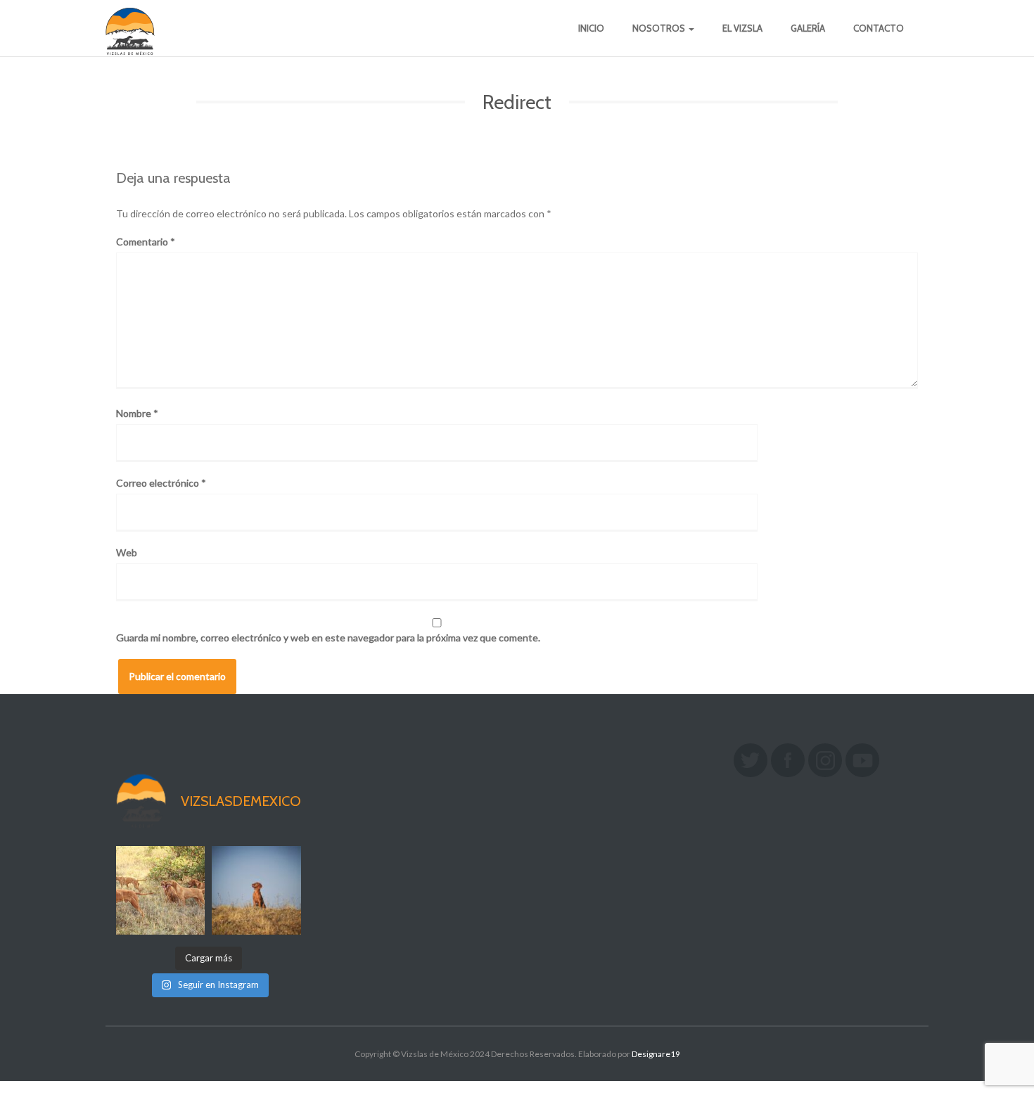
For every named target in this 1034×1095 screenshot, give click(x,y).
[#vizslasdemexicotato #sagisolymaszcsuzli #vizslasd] (160, 890)
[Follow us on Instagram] (825, 760)
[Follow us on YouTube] (862, 760)
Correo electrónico (161, 483)
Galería (808, 28)
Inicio (591, 28)
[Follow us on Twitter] (750, 760)
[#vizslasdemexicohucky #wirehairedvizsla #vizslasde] (256, 890)
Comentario (145, 242)
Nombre (137, 413)
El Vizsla (742, 28)
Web (126, 552)
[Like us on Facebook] (788, 760)
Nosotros (659, 28)
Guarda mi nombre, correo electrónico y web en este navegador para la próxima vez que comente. (328, 637)
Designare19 (656, 1054)
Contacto (878, 28)
